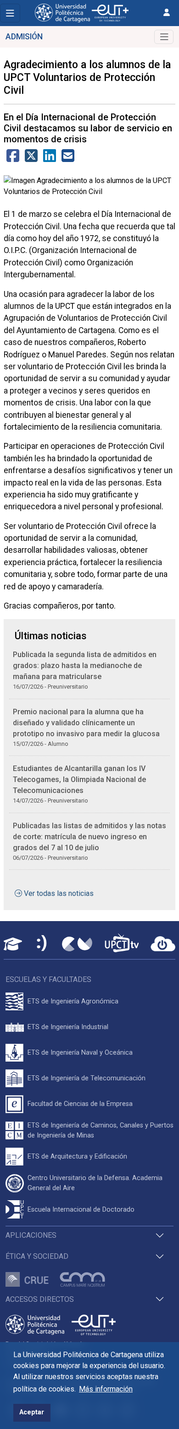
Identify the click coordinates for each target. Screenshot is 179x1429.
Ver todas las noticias (59, 893)
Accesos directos (40, 1299)
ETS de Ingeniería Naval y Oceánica (80, 1053)
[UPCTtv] (121, 943)
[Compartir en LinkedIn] (49, 158)
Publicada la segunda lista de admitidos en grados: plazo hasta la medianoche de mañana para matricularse (85, 665)
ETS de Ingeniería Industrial (68, 1027)
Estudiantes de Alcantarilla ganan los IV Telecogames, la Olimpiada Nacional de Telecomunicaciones (79, 779)
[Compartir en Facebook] (13, 158)
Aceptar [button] (31, 1412)
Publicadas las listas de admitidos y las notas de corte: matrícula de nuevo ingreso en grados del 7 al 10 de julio (89, 836)
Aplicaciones (31, 1235)
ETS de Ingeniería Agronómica (73, 1001)
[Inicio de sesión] (166, 12)
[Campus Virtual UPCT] (77, 944)
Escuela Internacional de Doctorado (81, 1209)
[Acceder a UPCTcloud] (163, 944)
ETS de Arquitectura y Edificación (77, 1156)
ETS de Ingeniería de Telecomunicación (86, 1078)
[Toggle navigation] (10, 13)
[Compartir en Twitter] (31, 158)
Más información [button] (106, 1389)
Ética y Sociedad (37, 1256)
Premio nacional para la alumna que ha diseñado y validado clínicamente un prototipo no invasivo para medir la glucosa (86, 722)
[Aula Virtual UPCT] (13, 944)
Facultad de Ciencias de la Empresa (80, 1104)
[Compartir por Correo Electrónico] (68, 158)
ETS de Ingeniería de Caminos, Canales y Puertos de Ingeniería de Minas (100, 1130)
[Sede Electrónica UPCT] (42, 943)
